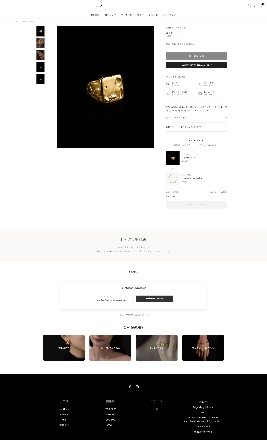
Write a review (154, 298)
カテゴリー (110, 14)
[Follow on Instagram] (137, 387)
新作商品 (95, 14)
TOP (15, 21)
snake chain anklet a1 (192, 178)
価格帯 (140, 14)
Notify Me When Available (197, 65)
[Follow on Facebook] (129, 387)
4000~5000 (110, 419)
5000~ (110, 424)
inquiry (203, 402)
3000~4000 (110, 414)
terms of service (203, 431)
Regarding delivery (203, 407)
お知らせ (153, 14)
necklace (64, 409)
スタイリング (169, 14)
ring (64, 419)
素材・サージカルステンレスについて (183, 127)
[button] (105, 87)
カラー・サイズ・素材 (176, 117)
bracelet (64, 424)
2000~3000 (110, 409)
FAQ (203, 412)
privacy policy (203, 426)
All (157, 409)
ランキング (126, 14)
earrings (64, 414)
